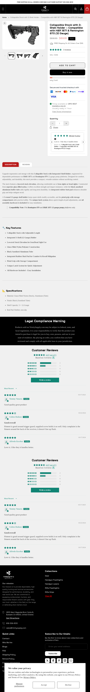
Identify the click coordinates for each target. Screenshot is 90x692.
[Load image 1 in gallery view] (11, 56)
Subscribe (53, 653)
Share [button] (55, 127)
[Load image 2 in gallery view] (19, 56)
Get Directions (12, 618)
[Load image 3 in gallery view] (27, 56)
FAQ (4, 651)
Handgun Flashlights (54, 580)
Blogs (4, 646)
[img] (10, 395)
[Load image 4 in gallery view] (35, 56)
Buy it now (67, 72)
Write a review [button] (45, 380)
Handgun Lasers (52, 584)
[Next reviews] (83, 142)
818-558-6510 (12, 623)
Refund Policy (8, 659)
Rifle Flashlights (52, 588)
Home (4, 17)
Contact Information (11, 663)
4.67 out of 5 (51, 355)
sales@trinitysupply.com (16, 628)
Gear (47, 576)
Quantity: (54, 119)
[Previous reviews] (51, 142)
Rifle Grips (49, 592)
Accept (44, 685)
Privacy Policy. (30, 677)
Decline (68, 685)
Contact (5, 638)
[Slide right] (42, 55)
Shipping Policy (9, 655)
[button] (3, 9)
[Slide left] (5, 55)
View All (48, 596)
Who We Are (7, 642)
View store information (61, 112)
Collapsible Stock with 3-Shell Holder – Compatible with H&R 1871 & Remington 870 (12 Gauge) (46, 17)
